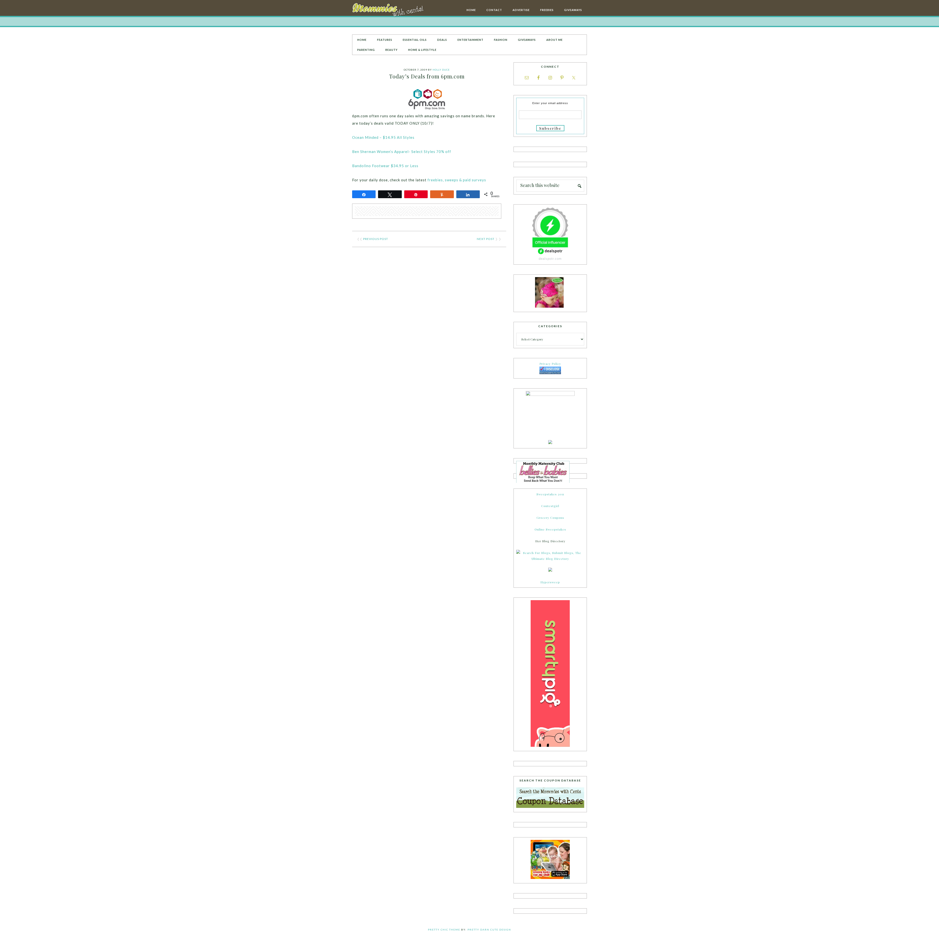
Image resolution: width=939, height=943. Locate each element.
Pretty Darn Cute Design (489, 929)
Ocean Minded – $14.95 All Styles (383, 137)
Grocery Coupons (550, 518)
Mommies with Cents (388, 10)
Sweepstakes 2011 (550, 494)
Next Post (485, 239)
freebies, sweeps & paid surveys (456, 180)
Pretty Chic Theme (444, 929)
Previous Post (375, 239)
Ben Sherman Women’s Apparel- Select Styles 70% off (401, 151)
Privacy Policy (550, 364)
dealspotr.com (550, 258)
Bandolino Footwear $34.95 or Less (385, 165)
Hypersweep (550, 582)
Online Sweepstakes (550, 529)
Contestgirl (550, 506)
